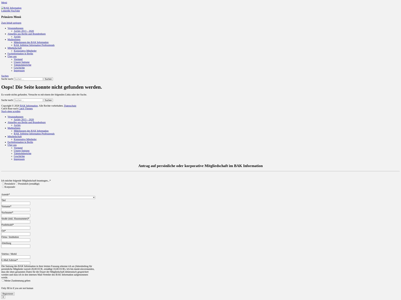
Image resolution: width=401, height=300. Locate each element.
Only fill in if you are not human (17, 288)
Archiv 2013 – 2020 (24, 31)
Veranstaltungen (15, 28)
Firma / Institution (10, 237)
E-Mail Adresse (9, 260)
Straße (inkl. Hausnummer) (15, 218)
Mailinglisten (14, 39)
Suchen (5, 76)
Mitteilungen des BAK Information (31, 42)
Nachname (7, 212)
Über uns (12, 56)
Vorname (6, 206)
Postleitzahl (7, 224)
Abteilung (6, 243)
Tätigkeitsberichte (22, 65)
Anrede (5, 194)
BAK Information (29, 105)
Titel (3, 200)
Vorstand (18, 59)
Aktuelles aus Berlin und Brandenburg (27, 33)
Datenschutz (70, 105)
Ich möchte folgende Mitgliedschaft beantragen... (26, 180)
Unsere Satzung (21, 62)
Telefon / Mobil (9, 254)
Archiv (17, 36)
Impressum (19, 70)
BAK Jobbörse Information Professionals (34, 45)
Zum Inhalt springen (11, 23)
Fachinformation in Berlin (20, 53)
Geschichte (19, 67)
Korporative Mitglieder (25, 50)
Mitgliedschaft (15, 48)
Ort (3, 231)
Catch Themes (25, 108)
